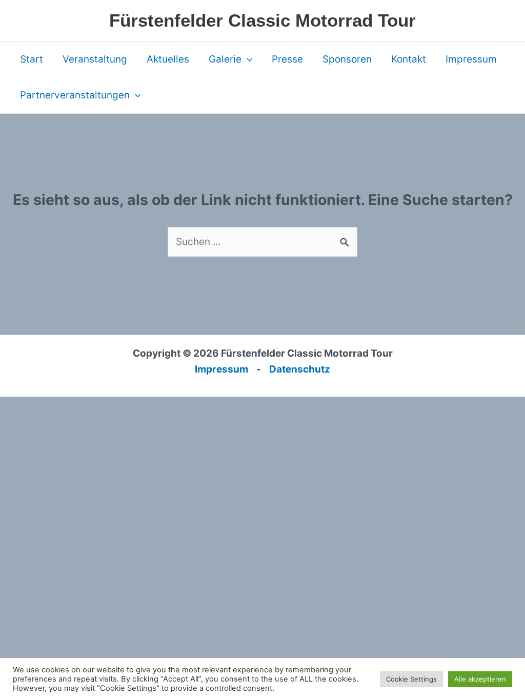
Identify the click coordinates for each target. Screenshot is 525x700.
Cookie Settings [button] (411, 679)
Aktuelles (168, 59)
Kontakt (408, 59)
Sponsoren (347, 59)
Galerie (225, 59)
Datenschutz (299, 369)
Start (31, 59)
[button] (246, 59)
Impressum (471, 59)
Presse (287, 59)
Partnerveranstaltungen (75, 95)
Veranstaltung (95, 59)
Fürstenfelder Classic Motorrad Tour (262, 20)
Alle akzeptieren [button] (480, 679)
